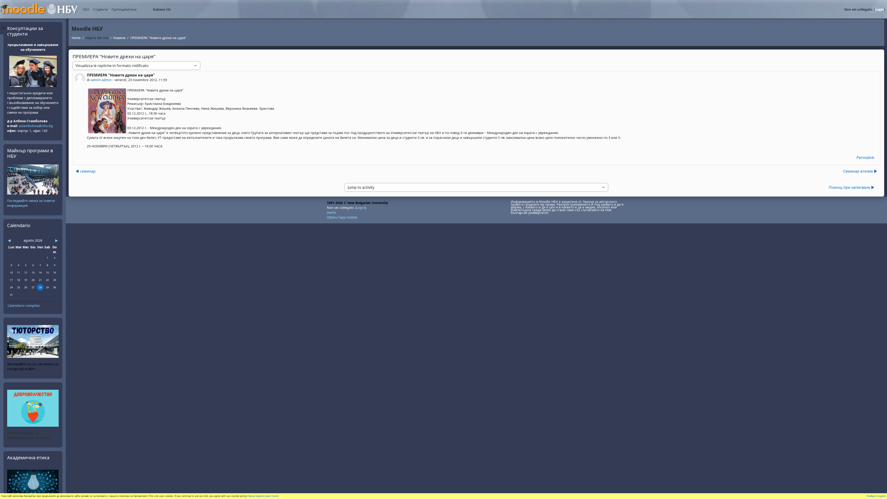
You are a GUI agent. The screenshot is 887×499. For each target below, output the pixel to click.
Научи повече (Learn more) (263, 496)
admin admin (101, 80)
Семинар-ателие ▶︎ (860, 171)
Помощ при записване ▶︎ (852, 187)
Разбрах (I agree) (876, 496)
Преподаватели (124, 9)
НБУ (86, 9)
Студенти (100, 9)
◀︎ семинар (86, 171)
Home (76, 38)
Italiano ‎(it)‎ (162, 9)
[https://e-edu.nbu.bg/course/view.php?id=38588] (33, 483)
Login (879, 9)
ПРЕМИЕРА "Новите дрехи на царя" (158, 38)
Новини (119, 38)
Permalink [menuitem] (865, 157)
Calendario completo (24, 305)
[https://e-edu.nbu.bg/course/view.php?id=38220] (33, 408)
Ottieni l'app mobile (342, 217)
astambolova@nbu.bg (36, 126)
